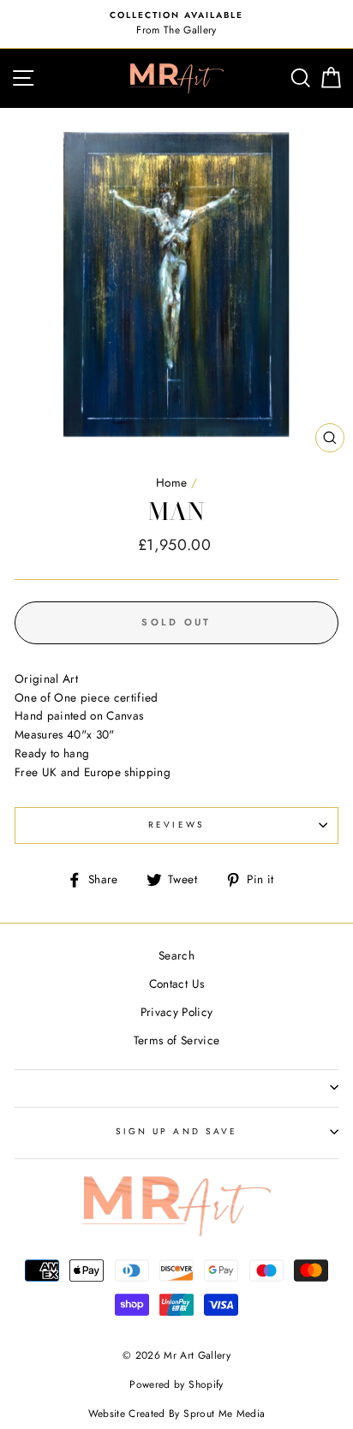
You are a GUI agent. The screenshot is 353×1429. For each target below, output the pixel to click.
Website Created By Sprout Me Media (177, 1413)
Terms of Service (176, 1040)
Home (171, 482)
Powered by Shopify (176, 1384)
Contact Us (176, 983)
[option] (176, 24)
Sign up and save (176, 1131)
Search (176, 955)
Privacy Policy (177, 1011)
